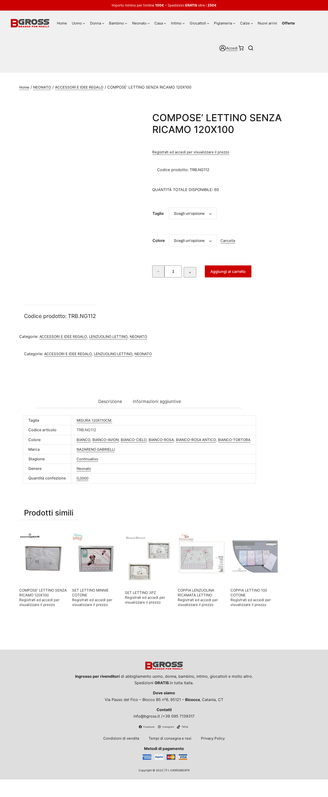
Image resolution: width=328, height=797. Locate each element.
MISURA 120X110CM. (94, 420)
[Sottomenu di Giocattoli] (208, 23)
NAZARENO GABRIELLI (96, 449)
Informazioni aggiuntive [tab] (157, 401)
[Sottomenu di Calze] (252, 23)
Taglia (158, 213)
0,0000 (82, 478)
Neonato (84, 468)
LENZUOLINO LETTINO (108, 336)
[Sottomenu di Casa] (165, 23)
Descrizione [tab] (110, 401)
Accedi (232, 48)
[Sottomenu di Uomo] (84, 23)
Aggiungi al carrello (228, 271)
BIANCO (83, 439)
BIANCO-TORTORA (234, 439)
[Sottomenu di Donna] (103, 23)
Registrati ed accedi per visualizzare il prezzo (190, 152)
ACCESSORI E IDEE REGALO (79, 87)
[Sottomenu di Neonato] (148, 23)
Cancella (227, 240)
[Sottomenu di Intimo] (183, 23)
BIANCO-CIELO (133, 439)
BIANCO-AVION (105, 439)
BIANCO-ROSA (161, 439)
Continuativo (87, 459)
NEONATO (42, 87)
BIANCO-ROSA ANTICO (196, 439)
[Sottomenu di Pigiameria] (234, 23)
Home (24, 87)
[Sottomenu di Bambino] (126, 23)
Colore (158, 240)
